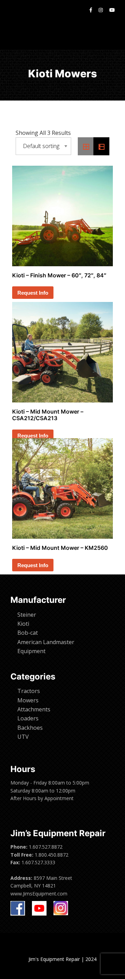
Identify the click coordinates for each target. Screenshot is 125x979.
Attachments (33, 709)
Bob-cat (27, 632)
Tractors (28, 691)
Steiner (26, 614)
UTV (23, 736)
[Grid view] (86, 146)
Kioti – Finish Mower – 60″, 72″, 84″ (59, 275)
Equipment (31, 651)
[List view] (101, 146)
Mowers (28, 700)
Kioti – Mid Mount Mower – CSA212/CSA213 (47, 415)
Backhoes (30, 727)
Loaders (28, 718)
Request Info (32, 293)
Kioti (23, 623)
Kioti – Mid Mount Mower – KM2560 (60, 547)
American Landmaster (45, 642)
